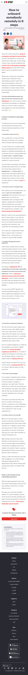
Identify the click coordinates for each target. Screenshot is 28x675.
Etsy (21, 180)
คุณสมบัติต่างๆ (14, 563)
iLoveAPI (14, 590)
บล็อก (14, 636)
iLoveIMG (14, 593)
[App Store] (14, 648)
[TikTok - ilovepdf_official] (19, 668)
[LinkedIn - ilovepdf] (12, 668)
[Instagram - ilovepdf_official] (15, 668)
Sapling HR (13, 266)
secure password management (12, 210)
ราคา (14, 566)
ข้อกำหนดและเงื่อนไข (14, 618)
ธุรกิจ (14, 601)
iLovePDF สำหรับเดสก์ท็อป (14, 581)
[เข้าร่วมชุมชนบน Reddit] (23, 668)
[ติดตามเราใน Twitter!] (4, 668)
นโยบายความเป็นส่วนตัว (14, 615)
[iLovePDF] (8, 2)
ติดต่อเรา (14, 633)
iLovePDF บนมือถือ (14, 584)
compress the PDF (17, 364)
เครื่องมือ (14, 569)
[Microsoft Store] (14, 656)
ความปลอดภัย (14, 612)
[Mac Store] (14, 652)
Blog (4, 29)
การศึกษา (14, 604)
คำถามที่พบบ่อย (14, 572)
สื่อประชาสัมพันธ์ (14, 639)
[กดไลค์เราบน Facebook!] (8, 668)
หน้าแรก (14, 560)
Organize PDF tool (17, 358)
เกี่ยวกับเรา (13, 630)
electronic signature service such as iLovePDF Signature (13, 275)
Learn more (14, 518)
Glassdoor (5, 100)
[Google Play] (14, 644)
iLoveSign (14, 587)
